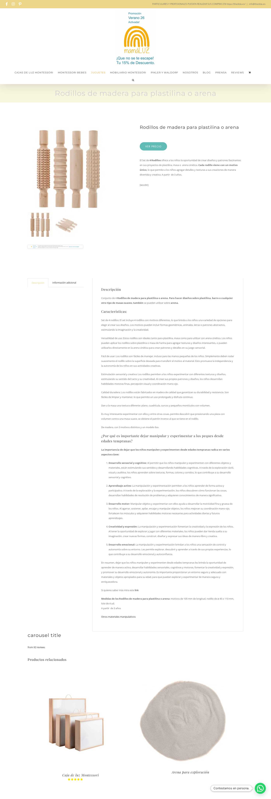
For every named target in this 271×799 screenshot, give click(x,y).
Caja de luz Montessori (80, 775)
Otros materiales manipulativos (118, 616)
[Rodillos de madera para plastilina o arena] (79, 168)
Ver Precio (153, 146)
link (136, 590)
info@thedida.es (257, 4)
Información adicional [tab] (64, 282)
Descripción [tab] (38, 282)
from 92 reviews (36, 647)
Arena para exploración (190, 772)
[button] (133, 80)
